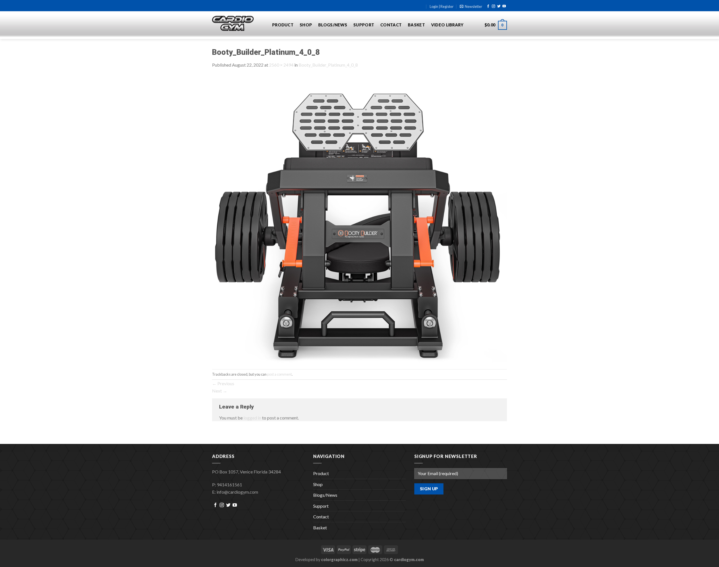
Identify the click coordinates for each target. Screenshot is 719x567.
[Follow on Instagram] (493, 6)
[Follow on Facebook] (488, 6)
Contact (391, 24)
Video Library (447, 24)
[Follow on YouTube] (504, 6)
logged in (252, 417)
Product (282, 24)
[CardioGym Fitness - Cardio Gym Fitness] (238, 23)
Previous (223, 383)
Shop (306, 24)
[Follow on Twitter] (498, 6)
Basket (416, 24)
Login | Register (442, 6)
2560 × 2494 (281, 64)
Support (363, 24)
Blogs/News (332, 24)
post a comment (279, 374)
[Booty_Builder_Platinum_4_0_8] (359, 218)
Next (219, 390)
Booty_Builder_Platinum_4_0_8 (328, 64)
